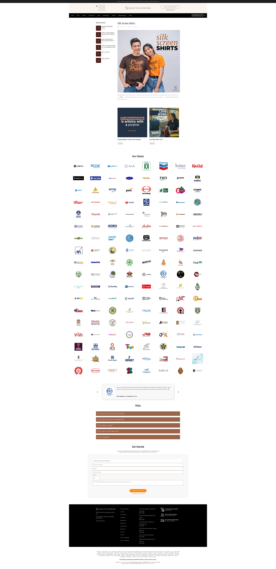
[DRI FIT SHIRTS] (98, 53)
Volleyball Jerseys (164, 555)
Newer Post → (152, 143)
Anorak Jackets (105, 551)
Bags (125, 551)
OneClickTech (152, 563)
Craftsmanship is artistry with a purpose (129, 139)
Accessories (99, 551)
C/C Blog (122, 534)
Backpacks (114, 551)
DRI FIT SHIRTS (105, 52)
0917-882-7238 (101, 6)
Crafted (146, 563)
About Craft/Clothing (124, 508)
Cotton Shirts (116, 552)
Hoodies (115, 554)
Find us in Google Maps (124, 537)
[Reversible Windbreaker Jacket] (98, 28)
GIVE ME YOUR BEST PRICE (138, 490)
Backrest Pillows (120, 551)
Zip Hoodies (140, 556)
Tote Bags (123, 555)
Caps (172, 551)
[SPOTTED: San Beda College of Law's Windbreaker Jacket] (98, 47)
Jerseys (122, 554)
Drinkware (145, 552)
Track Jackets (128, 555)
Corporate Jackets (109, 552)
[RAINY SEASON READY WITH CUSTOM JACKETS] (98, 41)
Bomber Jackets (145, 551)
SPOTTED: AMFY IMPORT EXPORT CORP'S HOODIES (108, 33)
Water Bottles (170, 555)
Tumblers (133, 555)
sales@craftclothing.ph (170, 9)
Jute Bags (127, 554)
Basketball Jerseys (137, 551)
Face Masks (166, 552)
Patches (149, 554)
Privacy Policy (122, 517)
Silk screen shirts (121, 95)
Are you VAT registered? (103, 437)
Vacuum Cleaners (152, 556)
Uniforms (138, 555)
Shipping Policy (123, 520)
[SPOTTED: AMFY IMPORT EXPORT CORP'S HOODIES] (98, 34)
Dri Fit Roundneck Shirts (137, 552)
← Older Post (120, 143)
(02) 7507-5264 (101, 10)
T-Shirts (112, 555)
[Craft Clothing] (138, 8)
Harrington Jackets (100, 554)
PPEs (173, 554)
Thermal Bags (117, 555)
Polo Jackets (159, 554)
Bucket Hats (151, 551)
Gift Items (177, 552)
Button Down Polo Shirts (159, 551)
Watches (175, 555)
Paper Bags (145, 554)
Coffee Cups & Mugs (101, 552)
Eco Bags (155, 552)
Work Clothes (128, 556)
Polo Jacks (154, 554)
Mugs (137, 554)
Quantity (94, 475)
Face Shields (171, 552)
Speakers (108, 555)
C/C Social (122, 531)
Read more (104, 29)
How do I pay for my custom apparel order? (108, 431)
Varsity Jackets (157, 555)
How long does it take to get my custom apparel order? (111, 419)
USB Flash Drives (144, 555)
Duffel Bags (150, 552)
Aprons (110, 551)
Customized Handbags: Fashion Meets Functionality (147, 510)
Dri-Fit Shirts (130, 552)
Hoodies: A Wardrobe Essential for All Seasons (147, 516)
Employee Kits (160, 552)
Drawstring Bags (123, 552)
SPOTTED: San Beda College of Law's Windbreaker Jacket (108, 46)
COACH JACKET (105, 58)
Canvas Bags (167, 551)
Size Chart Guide (123, 526)
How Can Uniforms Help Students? (146, 535)
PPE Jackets (177, 554)
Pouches (169, 554)
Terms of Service (123, 514)
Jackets (119, 554)
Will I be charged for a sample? (104, 425)
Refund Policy (122, 523)
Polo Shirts (165, 554)
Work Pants (134, 556)
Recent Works (122, 529)
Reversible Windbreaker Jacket (107, 27)
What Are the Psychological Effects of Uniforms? (147, 540)
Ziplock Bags (145, 556)
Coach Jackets (176, 551)
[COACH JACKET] (98, 60)
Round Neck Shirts (102, 555)
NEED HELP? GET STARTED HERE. (170, 7)
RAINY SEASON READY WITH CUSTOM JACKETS (108, 40)
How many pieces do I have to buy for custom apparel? (111, 413)
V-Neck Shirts (150, 555)
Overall (140, 554)
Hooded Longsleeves (109, 554)
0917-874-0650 (101, 8)
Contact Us (122, 511)
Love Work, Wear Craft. (156, 139)
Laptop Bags (132, 554)
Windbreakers (122, 556)
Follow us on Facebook (124, 540)
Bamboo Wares (130, 551)
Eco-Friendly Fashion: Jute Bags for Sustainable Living (146, 523)
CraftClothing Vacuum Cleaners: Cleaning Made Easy (148, 529)
